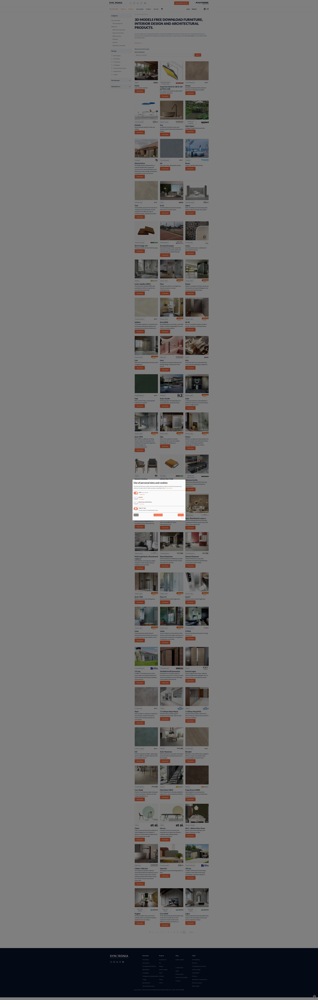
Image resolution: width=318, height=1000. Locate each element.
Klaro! (182, 517)
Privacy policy (168, 488)
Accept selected (158, 515)
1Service (141, 499)
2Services (142, 494)
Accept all (180, 515)
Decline (136, 515)
